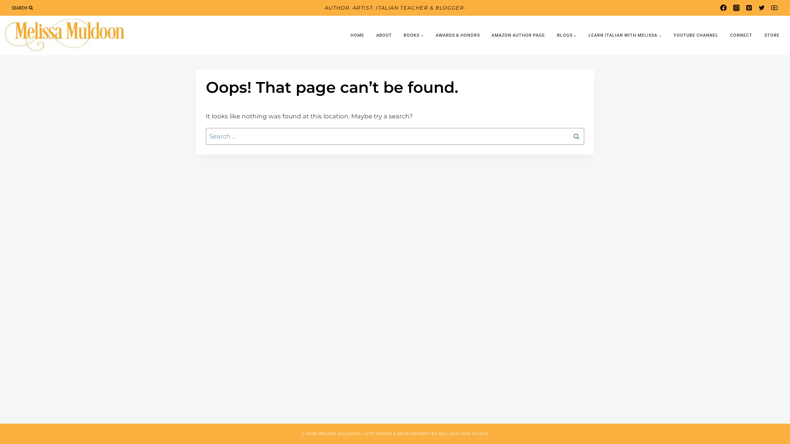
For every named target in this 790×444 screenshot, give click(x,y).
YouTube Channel (696, 35)
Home (357, 35)
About (384, 35)
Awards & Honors (458, 35)
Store (772, 35)
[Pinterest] (748, 8)
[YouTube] (774, 8)
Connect (741, 35)
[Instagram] (736, 8)
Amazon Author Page (518, 35)
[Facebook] (723, 8)
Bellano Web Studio (464, 433)
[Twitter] (761, 8)
